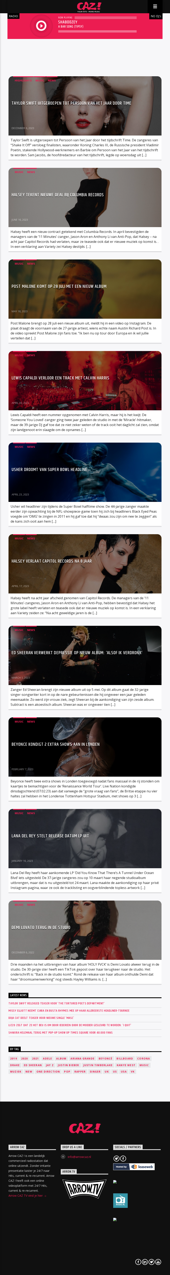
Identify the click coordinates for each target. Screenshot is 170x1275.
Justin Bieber (68, 1065)
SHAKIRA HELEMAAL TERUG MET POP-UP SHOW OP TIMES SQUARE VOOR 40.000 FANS (60, 1033)
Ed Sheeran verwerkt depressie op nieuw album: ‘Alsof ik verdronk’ (77, 652)
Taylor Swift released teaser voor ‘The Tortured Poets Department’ (56, 1003)
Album (61, 1058)
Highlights (23, 80)
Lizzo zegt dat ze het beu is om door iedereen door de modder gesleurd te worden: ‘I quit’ (69, 1025)
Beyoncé (105, 1058)
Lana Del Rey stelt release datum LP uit (50, 836)
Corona (143, 1058)
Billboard (125, 1058)
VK (133, 1071)
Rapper (80, 1071)
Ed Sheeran (33, 1065)
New (29, 1071)
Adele (47, 1058)
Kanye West (126, 1065)
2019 (13, 1058)
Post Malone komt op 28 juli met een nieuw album (59, 286)
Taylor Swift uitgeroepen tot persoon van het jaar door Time (71, 103)
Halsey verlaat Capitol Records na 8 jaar (52, 561)
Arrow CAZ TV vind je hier (26, 1196)
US (115, 1071)
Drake (15, 1065)
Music (39, 80)
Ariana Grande (82, 1058)
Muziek (15, 1071)
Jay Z (50, 1065)
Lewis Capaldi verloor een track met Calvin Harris (60, 378)
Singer (95, 1071)
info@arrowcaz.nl (79, 1157)
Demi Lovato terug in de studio (41, 927)
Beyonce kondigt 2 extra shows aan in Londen (56, 744)
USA (124, 1071)
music (144, 1065)
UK (107, 1071)
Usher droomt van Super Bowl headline (49, 469)
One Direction (48, 1071)
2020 (24, 1058)
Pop (67, 1071)
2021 (35, 1058)
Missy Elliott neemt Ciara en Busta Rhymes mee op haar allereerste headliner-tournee (68, 1011)
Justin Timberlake (98, 1065)
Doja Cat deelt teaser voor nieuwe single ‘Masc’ (41, 1018)
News (52, 80)
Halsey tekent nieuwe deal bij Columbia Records (58, 195)
